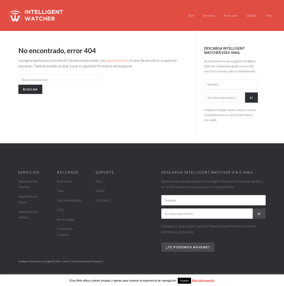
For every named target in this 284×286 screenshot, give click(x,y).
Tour (60, 191)
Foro (99, 181)
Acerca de (64, 181)
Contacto (103, 200)
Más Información (203, 280)
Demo (100, 191)
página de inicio (116, 60)
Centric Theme (69, 261)
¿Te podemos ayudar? (188, 247)
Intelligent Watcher (42, 15)
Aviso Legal (65, 219)
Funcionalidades (69, 200)
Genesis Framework (92, 261)
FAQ (60, 210)
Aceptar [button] (184, 280)
